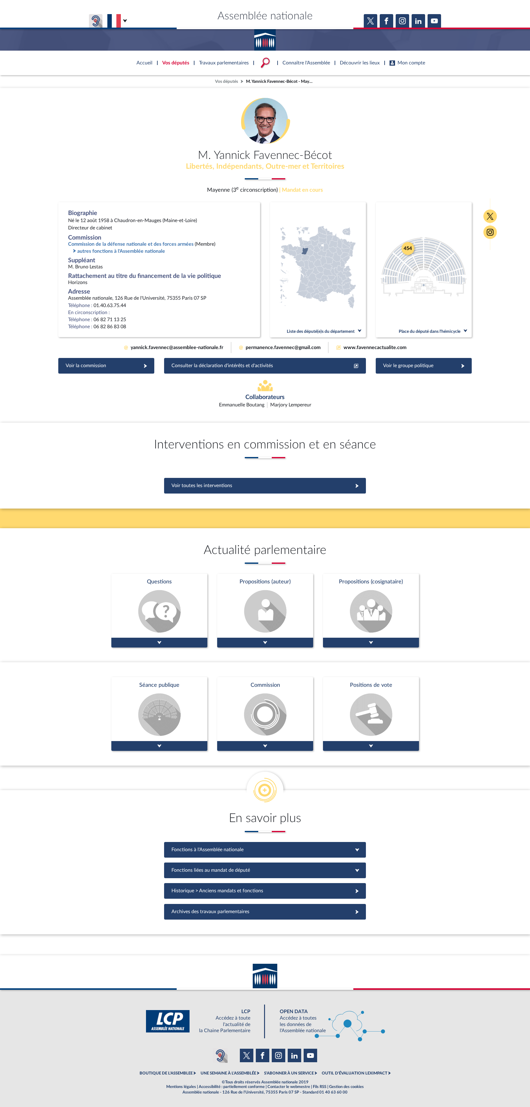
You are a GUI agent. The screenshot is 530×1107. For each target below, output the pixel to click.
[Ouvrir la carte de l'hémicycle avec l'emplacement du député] (424, 269)
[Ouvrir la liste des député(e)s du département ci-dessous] (318, 269)
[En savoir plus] (265, 611)
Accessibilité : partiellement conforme (232, 1087)
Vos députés (226, 81)
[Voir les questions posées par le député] (159, 611)
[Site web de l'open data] (327, 1021)
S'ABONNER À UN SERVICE (289, 1073)
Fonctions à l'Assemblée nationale (265, 849)
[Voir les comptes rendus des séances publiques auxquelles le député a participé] (159, 714)
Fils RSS (319, 1087)
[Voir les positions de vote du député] (371, 714)
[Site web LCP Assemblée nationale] (203, 1021)
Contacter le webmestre (288, 1087)
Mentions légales (181, 1087)
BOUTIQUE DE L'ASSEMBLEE (166, 1073)
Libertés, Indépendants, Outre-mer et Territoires (265, 166)
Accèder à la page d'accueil (265, 37)
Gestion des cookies (346, 1087)
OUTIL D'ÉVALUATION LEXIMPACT (354, 1073)
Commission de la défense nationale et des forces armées (131, 244)
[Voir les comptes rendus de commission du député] (265, 714)
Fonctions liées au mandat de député (265, 870)
